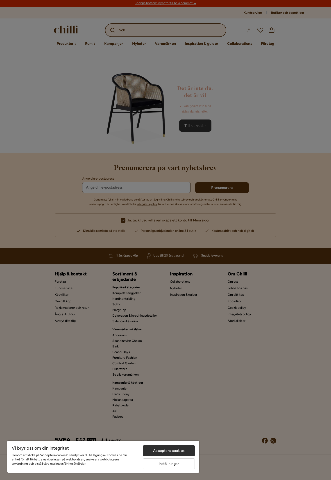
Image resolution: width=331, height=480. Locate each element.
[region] (103, 457)
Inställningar (169, 464)
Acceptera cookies (168, 450)
